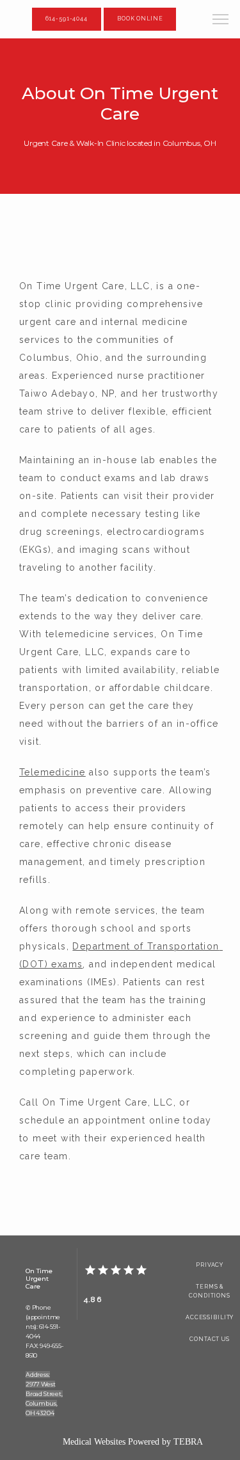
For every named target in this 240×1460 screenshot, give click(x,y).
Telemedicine (52, 772)
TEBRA (188, 1442)
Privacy (209, 1265)
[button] (221, 20)
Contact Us (209, 1339)
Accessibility (210, 1317)
